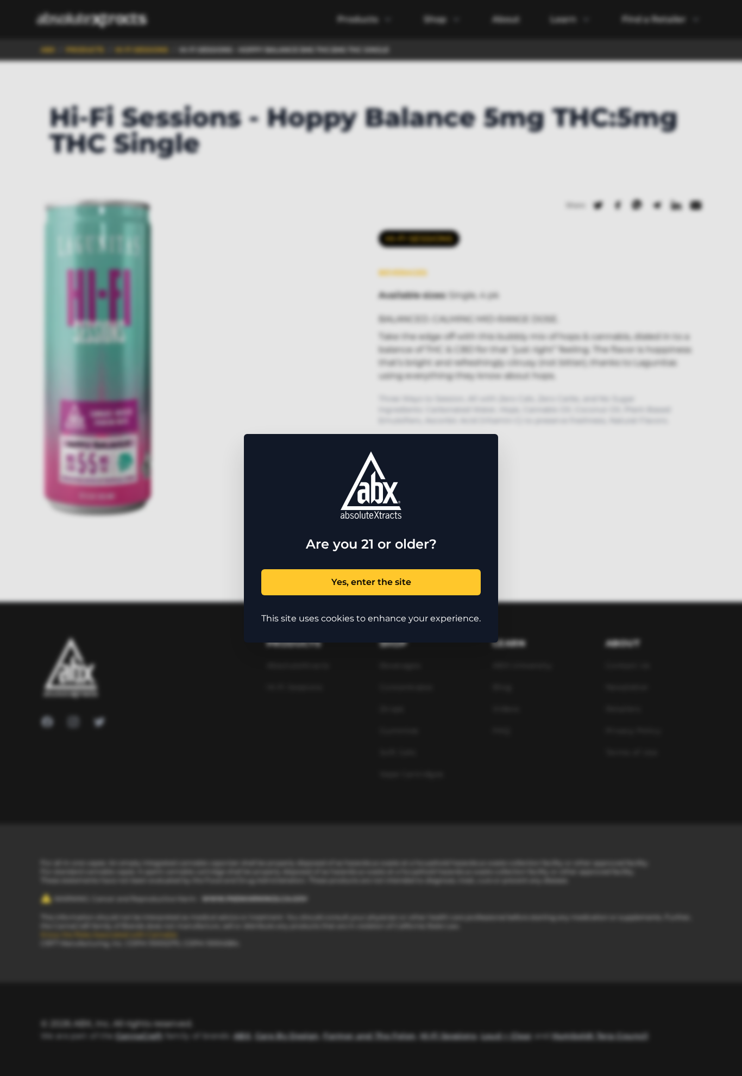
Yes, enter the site (371, 582)
